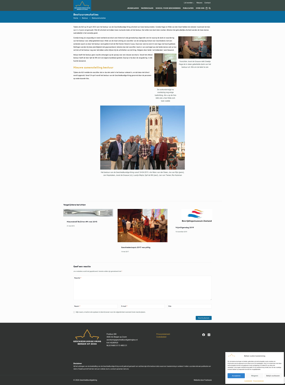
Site (169, 306)
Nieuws (199, 3)
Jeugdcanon (133, 8)
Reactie (77, 278)
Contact (207, 3)
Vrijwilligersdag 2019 (184, 227)
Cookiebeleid (248, 381)
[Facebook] (203, 334)
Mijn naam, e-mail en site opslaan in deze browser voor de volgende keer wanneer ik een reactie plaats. (111, 312)
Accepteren (236, 376)
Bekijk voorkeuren (273, 376)
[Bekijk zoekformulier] (210, 8)
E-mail (124, 306)
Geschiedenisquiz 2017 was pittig (135, 247)
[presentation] (88, 212)
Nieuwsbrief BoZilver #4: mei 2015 (82, 222)
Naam (77, 306)
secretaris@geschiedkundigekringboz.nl (122, 340)
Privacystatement (258, 381)
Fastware (208, 380)
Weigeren (254, 376)
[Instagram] (209, 334)
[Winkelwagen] (207, 8)
